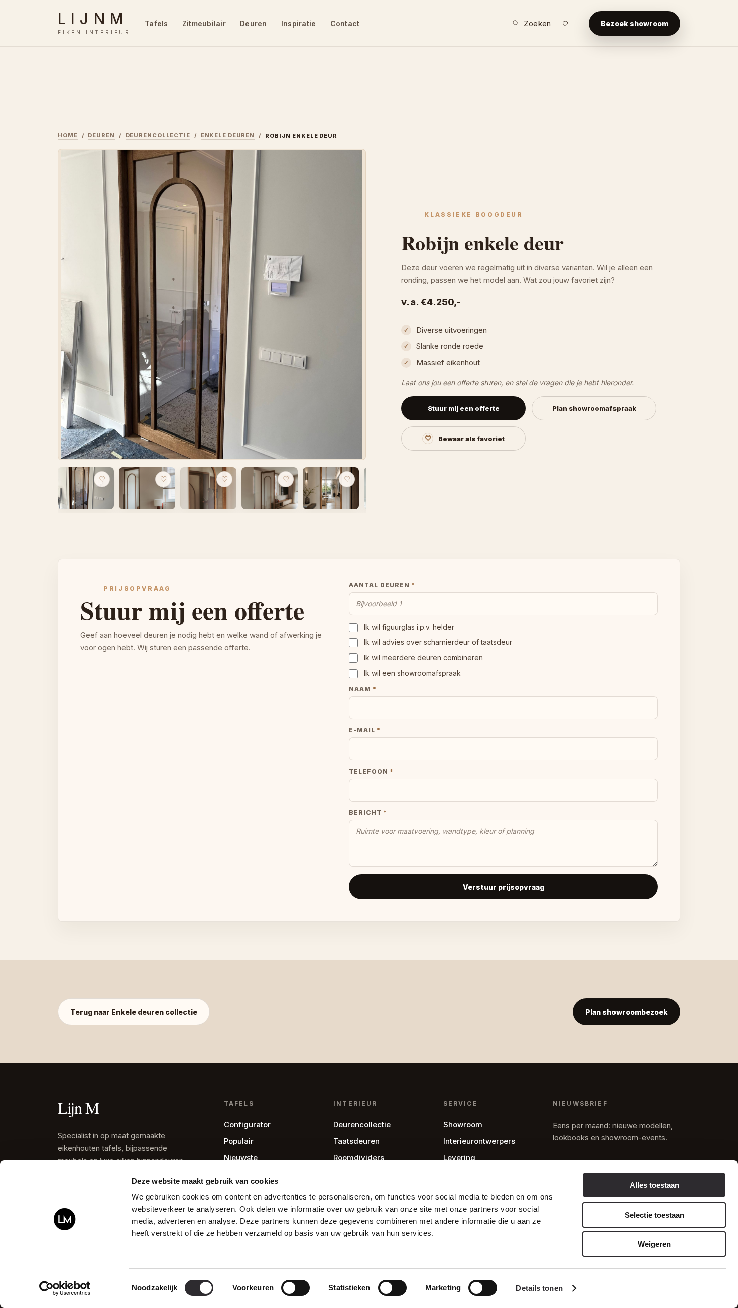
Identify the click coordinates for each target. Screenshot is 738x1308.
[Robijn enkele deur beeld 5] (331, 488)
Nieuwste (241, 1157)
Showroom (462, 1124)
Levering (459, 1157)
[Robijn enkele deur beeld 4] (269, 488)
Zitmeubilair (204, 23)
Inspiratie (298, 23)
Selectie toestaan (654, 1215)
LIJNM (94, 23)
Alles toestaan (654, 1185)
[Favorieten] (565, 23)
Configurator (247, 1124)
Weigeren (654, 1244)
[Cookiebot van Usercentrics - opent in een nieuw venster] (65, 1288)
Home (68, 135)
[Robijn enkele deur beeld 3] (208, 488)
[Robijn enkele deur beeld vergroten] (212, 304)
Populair (239, 1141)
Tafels (156, 23)
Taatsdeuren (356, 1141)
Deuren (253, 23)
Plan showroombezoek (626, 1012)
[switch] (295, 1288)
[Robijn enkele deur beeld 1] (86, 488)
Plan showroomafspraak (594, 408)
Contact (345, 23)
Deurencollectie (158, 135)
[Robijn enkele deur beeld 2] (147, 488)
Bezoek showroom (634, 23)
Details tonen (539, 1288)
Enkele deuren (228, 135)
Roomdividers (358, 1157)
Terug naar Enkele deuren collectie (133, 1012)
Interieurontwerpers (479, 1141)
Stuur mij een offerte (464, 408)
